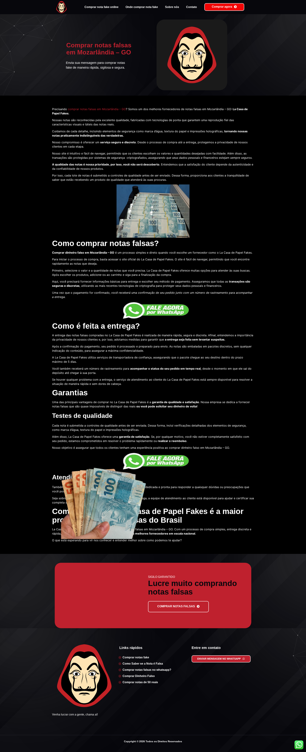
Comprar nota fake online (101, 7)
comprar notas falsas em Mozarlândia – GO (97, 109)
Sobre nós (172, 7)
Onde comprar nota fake (142, 7)
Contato (191, 7)
